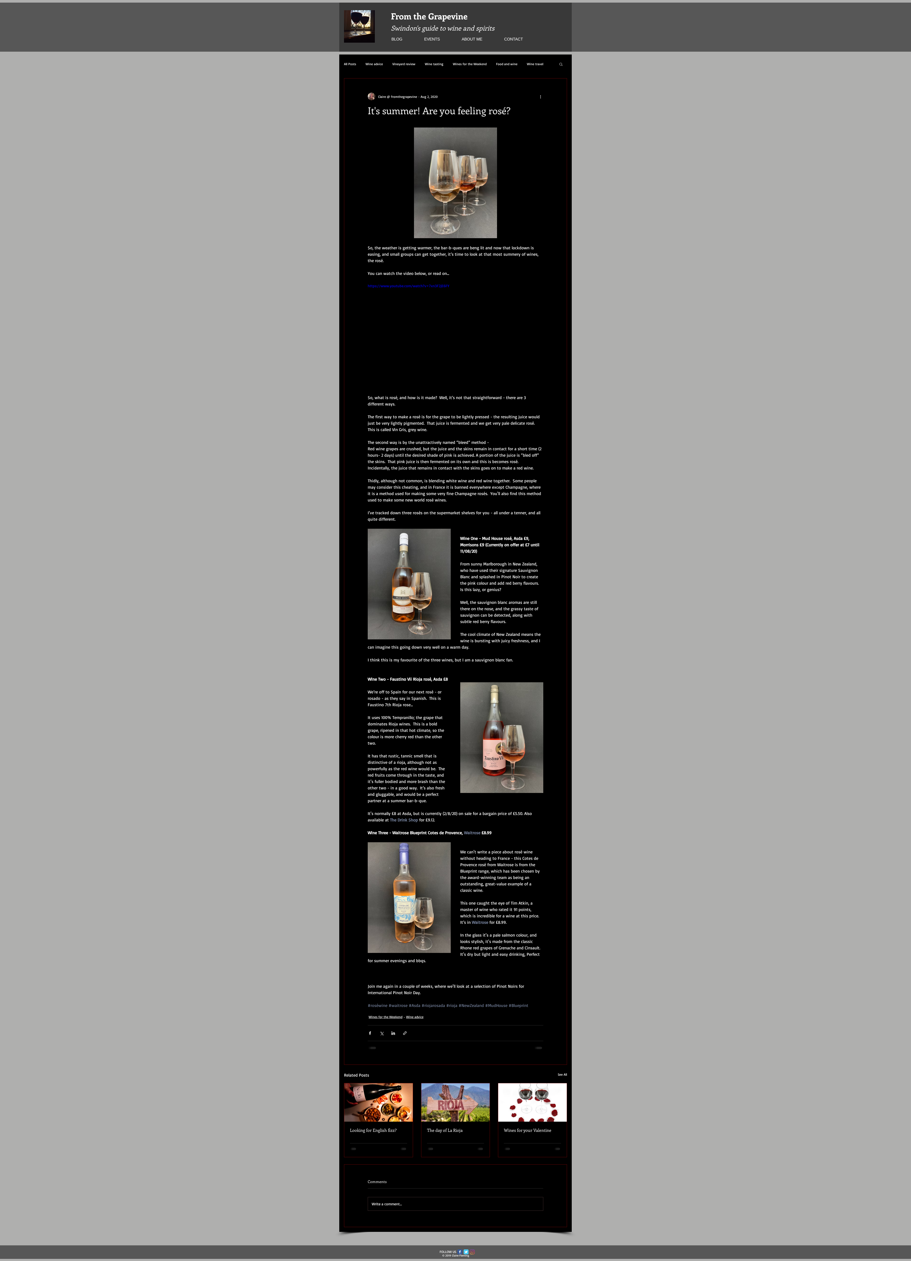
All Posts (350, 64)
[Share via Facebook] (370, 1033)
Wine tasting (434, 64)
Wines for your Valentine (527, 1130)
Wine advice (374, 64)
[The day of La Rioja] (455, 1102)
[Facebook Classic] (459, 1255)
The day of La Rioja (445, 1130)
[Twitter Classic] (466, 1255)
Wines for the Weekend (470, 64)
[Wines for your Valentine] (532, 1102)
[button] (561, 64)
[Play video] (455, 332)
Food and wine (506, 64)
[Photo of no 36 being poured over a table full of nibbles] (378, 1102)
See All (562, 1074)
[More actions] (540, 96)
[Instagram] (472, 1255)
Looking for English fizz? (373, 1130)
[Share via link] (405, 1033)
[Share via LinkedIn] (393, 1033)
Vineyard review (403, 64)
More (530, 64)
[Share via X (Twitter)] (381, 1033)
